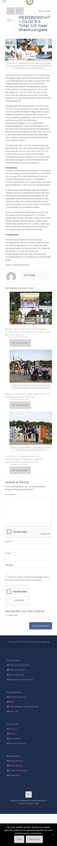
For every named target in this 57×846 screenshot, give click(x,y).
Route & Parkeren (18, 770)
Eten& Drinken (16, 761)
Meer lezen (34, 839)
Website (9, 565)
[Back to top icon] (28, 794)
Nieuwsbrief (15, 738)
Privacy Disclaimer (18, 641)
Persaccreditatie (17, 743)
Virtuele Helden (26, 803)
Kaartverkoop (16, 765)
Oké (19, 839)
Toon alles (45, 11)
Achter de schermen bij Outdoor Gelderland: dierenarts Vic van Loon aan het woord (28, 332)
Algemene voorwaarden (21, 679)
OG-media (29, 275)
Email (8, 553)
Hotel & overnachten (19, 665)
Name (8, 541)
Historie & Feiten (17, 670)
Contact (13, 729)
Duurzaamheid (16, 674)
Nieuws (12, 733)
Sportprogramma (18, 697)
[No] (53, 834)
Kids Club (13, 711)
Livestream (14, 775)
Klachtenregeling (39, 641)
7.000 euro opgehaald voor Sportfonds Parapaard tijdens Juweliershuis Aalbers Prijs (23, 459)
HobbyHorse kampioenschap (23, 706)
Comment (10, 494)
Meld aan (13, 615)
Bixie (11, 702)
